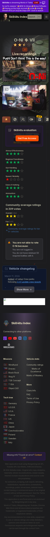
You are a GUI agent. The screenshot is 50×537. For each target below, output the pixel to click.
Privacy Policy (33, 402)
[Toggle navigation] (46, 16)
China (11, 423)
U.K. (10, 419)
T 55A (11, 384)
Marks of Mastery (35, 375)
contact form (34, 528)
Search (31, 17)
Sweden (12, 438)
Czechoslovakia (15, 430)
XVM (29, 467)
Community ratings (35, 365)
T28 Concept (14, 380)
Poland (11, 434)
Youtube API (12, 467)
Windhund (13, 365)
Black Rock (13, 372)
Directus (38, 467)
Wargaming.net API (35, 464)
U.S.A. (11, 411)
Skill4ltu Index (18, 16)
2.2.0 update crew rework (29, 282)
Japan (11, 427)
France (11, 415)
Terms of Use (33, 398)
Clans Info (31, 390)
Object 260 (13, 388)
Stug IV (11, 376)
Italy (10, 442)
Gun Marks (21, 467)
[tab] (6, 119)
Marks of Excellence (36, 370)
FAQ (28, 394)
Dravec (11, 369)
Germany (12, 403)
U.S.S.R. (11, 407)
